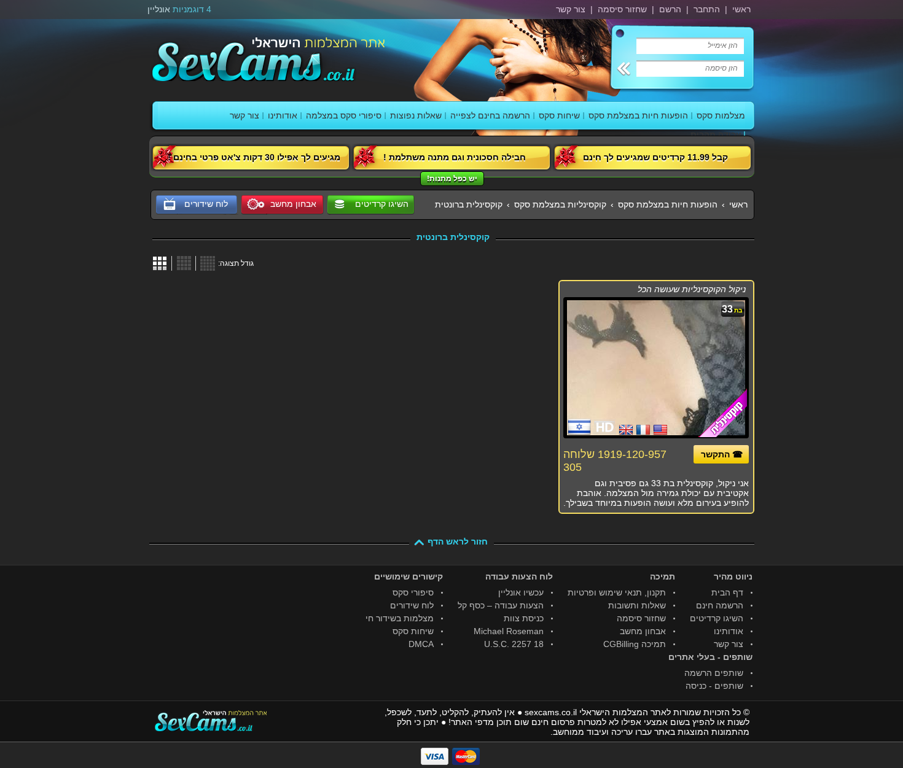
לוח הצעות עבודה (519, 576)
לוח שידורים (412, 605)
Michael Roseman (509, 631)
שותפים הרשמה (713, 673)
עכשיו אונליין (521, 592)
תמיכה (662, 576)
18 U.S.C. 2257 (514, 644)
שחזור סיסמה (622, 9)
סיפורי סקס (413, 592)
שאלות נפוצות (416, 115)
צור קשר (570, 9)
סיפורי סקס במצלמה (343, 115)
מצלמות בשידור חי (400, 618)
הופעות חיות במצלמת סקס (638, 115)
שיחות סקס (559, 115)
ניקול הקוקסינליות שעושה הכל (692, 289)
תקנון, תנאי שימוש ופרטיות (617, 592)
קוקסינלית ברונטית (468, 204)
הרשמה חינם (719, 605)
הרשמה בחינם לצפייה (490, 115)
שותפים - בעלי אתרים (710, 657)
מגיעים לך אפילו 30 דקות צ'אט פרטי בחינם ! (254, 157)
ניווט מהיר (733, 576)
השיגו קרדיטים (381, 204)
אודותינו (282, 115)
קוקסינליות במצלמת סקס (560, 204)
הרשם (670, 9)
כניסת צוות (524, 618)
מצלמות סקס (721, 115)
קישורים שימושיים (408, 576)
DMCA (421, 644)
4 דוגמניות (192, 9)
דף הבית (727, 592)
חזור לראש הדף (458, 541)
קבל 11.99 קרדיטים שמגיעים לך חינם (655, 157)
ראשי (741, 9)
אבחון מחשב (643, 631)
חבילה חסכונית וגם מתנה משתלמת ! (454, 157)
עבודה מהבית (715, 134)
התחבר (707, 9)
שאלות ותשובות (637, 605)
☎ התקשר (722, 454)
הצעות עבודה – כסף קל (501, 605)
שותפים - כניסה (714, 686)
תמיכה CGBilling (634, 644)
